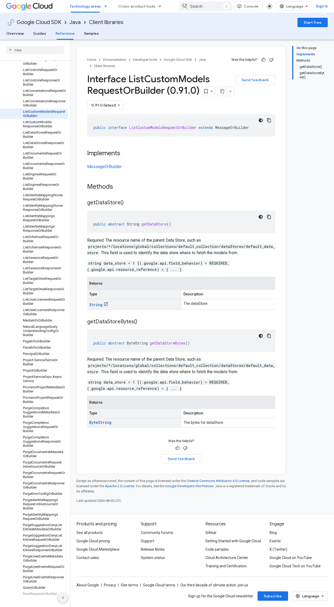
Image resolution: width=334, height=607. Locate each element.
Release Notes (153, 549)
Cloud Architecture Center (226, 558)
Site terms (129, 585)
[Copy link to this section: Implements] (125, 154)
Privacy (110, 585)
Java (75, 22)
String (96, 304)
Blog (273, 533)
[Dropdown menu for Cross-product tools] (161, 6)
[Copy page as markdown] (222, 91)
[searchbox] (35, 50)
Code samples (217, 549)
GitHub (210, 533)
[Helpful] (263, 60)
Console (251, 6)
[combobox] (206, 6)
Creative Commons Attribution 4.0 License (218, 481)
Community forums (157, 533)
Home (91, 60)
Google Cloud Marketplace (98, 549)
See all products (89, 533)
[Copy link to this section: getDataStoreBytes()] (142, 322)
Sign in (322, 6)
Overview (15, 33)
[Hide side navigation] (63, 597)
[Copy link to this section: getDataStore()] (129, 203)
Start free (312, 22)
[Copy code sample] (269, 120)
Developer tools (145, 60)
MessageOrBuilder (104, 166)
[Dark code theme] (261, 120)
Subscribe (273, 596)
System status (153, 558)
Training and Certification (226, 566)
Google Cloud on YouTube (291, 558)
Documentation (114, 60)
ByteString (100, 422)
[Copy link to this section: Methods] (120, 187)
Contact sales (87, 558)
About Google (87, 585)
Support (147, 541)
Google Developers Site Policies (189, 486)
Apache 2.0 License (119, 486)
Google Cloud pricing (93, 541)
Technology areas (85, 6)
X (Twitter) (278, 549)
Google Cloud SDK (39, 22)
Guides (39, 33)
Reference (65, 33)
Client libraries (106, 22)
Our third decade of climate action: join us (214, 585)
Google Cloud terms (159, 585)
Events (275, 541)
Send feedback (255, 80)
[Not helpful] (271, 60)
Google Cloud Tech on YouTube (295, 566)
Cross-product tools (136, 6)
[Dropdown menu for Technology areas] (107, 6)
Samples (91, 33)
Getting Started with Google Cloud (233, 541)
